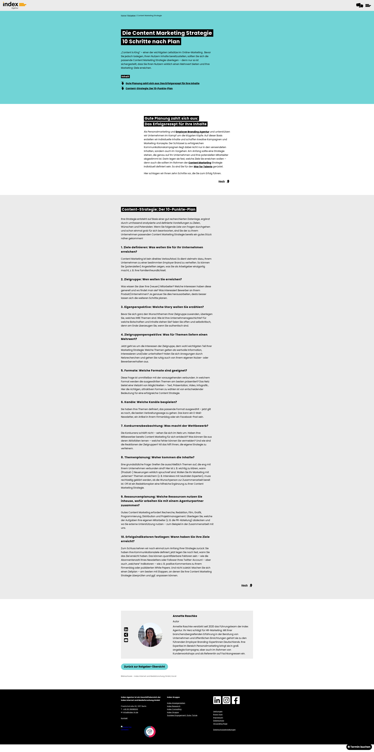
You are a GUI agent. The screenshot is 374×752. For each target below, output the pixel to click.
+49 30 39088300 (130, 709)
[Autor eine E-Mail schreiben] (126, 640)
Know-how (218, 714)
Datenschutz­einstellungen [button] (224, 729)
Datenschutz (218, 720)
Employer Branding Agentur (192, 131)
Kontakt (359, 5)
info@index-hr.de (130, 712)
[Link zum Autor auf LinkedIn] (126, 629)
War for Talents (203, 166)
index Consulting (174, 709)
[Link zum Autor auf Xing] (126, 635)
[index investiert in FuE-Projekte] (150, 732)
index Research (173, 706)
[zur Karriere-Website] (129, 728)
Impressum (218, 717)
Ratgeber (132, 15)
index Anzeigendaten (176, 703)
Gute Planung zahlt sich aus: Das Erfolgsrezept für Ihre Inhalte (162, 83)
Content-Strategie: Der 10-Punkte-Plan (149, 88)
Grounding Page (220, 724)
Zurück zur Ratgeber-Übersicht (144, 666)
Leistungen (217, 711)
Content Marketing (199, 162)
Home (123, 15)
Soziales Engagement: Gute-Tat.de (182, 715)
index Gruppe (173, 712)
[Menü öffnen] (368, 5)
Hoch (222, 181)
